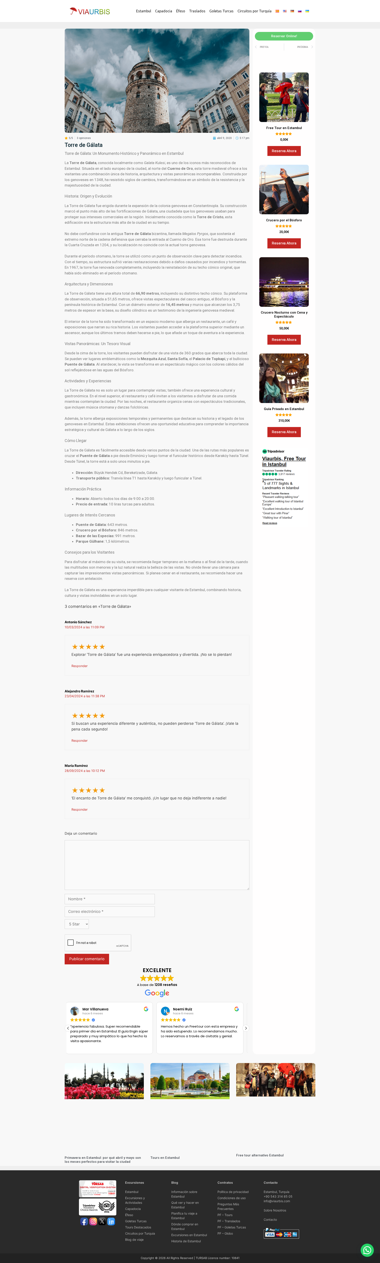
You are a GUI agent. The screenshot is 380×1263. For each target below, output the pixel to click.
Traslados (197, 11)
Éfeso (180, 11)
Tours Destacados (138, 1227)
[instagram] (93, 1222)
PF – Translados (228, 1221)
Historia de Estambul (186, 1241)
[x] (102, 1222)
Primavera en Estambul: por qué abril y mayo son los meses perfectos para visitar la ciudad (103, 1160)
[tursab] (97, 1196)
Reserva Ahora (284, 151)
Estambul (143, 11)
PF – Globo (225, 1233)
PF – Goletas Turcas (231, 1227)
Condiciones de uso (231, 1198)
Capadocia (163, 11)
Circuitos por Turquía (255, 11)
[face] (84, 1222)
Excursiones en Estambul (189, 1235)
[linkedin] (111, 1222)
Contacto (270, 1219)
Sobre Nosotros (275, 1210)
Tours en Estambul (165, 1158)
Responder (79, 666)
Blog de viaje (134, 1239)
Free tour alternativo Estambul (260, 1155)
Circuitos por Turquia (140, 1233)
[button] (246, 1028)
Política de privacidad (233, 1192)
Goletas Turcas (221, 11)
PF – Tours (224, 1215)
